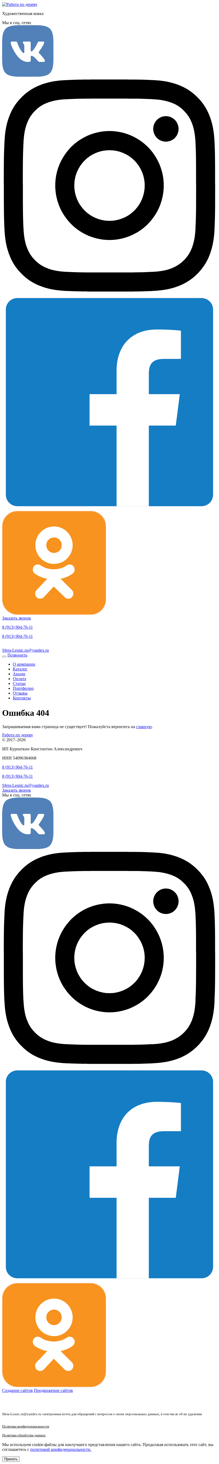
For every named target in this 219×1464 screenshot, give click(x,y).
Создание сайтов (17, 1390)
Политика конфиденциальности (25, 1426)
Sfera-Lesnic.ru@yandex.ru (25, 650)
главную (144, 726)
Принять (11, 1459)
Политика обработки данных (24, 1435)
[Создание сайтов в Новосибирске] (10, 1402)
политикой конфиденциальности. (60, 1449)
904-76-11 (17, 627)
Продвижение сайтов (53, 1390)
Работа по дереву (17, 735)
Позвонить (17, 655)
